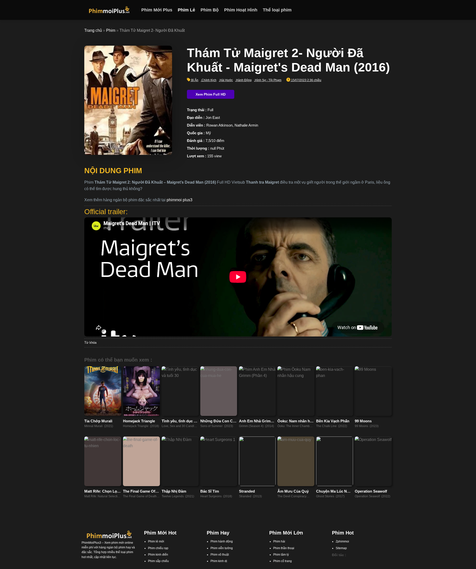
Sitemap (341, 548)
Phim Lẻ (186, 9)
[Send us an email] (388, 10)
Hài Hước (226, 80)
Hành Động (244, 80)
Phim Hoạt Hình (240, 9)
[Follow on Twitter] (382, 10)
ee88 (358, 566)
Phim (110, 30)
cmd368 (360, 561)
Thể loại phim (277, 9)
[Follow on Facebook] (369, 10)
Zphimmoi (342, 541)
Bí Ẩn (194, 80)
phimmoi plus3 (179, 200)
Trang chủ (93, 30)
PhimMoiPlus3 (91, 542)
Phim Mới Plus (156, 9)
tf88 (334, 561)
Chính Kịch (209, 80)
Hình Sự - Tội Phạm (268, 80)
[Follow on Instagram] (376, 10)
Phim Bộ (210, 9)
